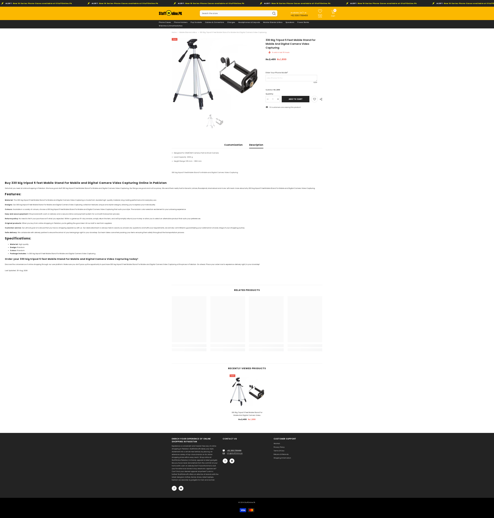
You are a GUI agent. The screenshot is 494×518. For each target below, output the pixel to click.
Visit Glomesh (5, 278)
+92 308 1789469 (299, 15)
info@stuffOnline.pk (235, 453)
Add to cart (295, 99)
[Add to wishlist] (314, 99)
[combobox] (235, 13)
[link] (189, 345)
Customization (233, 144)
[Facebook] (174, 488)
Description (256, 144)
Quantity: (270, 94)
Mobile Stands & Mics (188, 32)
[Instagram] (181, 488)
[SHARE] (320, 99)
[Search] (238, 13)
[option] (215, 74)
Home (174, 32)
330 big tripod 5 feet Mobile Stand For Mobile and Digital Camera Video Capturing (247, 414)
